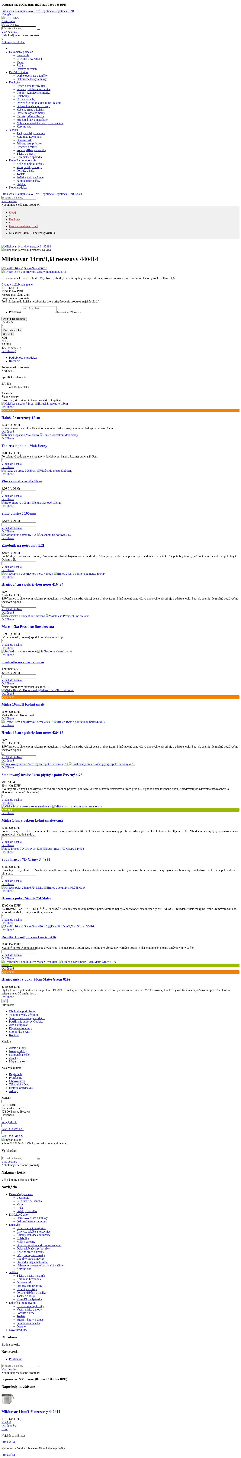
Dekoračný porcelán (21, 51)
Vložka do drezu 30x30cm (22, 481)
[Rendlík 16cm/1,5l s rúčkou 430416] (120, 268)
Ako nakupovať (18, 1024)
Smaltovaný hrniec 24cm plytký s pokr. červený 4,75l (42, 775)
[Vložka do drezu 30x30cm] (37, 470)
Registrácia (15, 1074)
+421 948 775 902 (13, 1129)
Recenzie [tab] (14, 361)
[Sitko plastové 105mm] (31, 502)
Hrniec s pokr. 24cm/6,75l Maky (26, 898)
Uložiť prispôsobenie (14, 318)
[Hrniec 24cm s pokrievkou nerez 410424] (53, 573)
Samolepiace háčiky (28, 180)
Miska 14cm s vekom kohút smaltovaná (32, 820)
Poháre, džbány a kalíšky (31, 150)
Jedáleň (13, 129)
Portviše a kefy (25, 170)
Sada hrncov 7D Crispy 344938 (26, 859)
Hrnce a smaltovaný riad (31, 85)
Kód (5, 370)
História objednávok (21, 1087)
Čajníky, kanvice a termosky (33, 92)
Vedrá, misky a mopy (29, 167)
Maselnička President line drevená (28, 627)
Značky (13, 1058)
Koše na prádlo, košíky (30, 163)
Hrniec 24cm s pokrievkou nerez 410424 (32, 584)
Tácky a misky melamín (31, 133)
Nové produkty (18, 187)
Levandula (23, 55)
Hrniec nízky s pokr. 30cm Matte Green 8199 (36, 979)
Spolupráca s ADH (20, 1031)
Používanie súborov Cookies (26, 1021)
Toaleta (21, 174)
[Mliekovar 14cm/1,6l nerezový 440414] (26, 246)
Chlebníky (23, 96)
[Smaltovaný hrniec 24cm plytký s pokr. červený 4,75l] (68, 764)
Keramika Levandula (29, 136)
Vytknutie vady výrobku (23, 1014)
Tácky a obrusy (26, 153)
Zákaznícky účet (19, 1084)
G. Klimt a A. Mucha (29, 58)
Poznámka (15, 312)
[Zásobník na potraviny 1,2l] (37, 534)
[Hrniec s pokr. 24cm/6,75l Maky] (43, 887)
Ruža (20, 65)
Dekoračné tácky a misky (32, 79)
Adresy (13, 1091)
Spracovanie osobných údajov (27, 1018)
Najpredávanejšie (19, 1054)
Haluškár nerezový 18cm (21, 418)
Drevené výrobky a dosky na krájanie (39, 102)
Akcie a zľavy (17, 1047)
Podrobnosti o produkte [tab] (23, 357)
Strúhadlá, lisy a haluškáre (32, 119)
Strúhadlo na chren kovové (23, 662)
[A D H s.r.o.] (10, 17)
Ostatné (21, 184)
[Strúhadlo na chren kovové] (37, 651)
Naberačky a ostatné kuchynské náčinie (40, 123)
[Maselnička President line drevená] (45, 616)
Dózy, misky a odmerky (31, 113)
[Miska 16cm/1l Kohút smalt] (38, 690)
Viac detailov (9, 32)
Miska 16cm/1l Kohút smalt (23, 704)
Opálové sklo (24, 140)
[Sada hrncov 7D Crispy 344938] (43, 848)
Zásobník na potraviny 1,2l (23, 545)
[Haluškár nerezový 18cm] (35, 403)
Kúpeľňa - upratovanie (22, 160)
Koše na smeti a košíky (30, 109)
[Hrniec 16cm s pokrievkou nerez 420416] (53, 721)
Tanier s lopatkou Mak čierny (24, 446)
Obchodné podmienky (22, 1011)
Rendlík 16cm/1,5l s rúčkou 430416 (29, 937)
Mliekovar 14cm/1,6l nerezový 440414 (31, 1412)
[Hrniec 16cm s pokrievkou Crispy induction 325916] (120, 271)
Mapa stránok (17, 1061)
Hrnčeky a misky (27, 146)
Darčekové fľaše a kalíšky (32, 75)
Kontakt (14, 1035)
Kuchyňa (14, 82)
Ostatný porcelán (27, 68)
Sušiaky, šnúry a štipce (30, 177)
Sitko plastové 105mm (19, 513)
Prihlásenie (15, 1077)
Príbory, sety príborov (29, 143)
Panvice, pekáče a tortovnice (33, 89)
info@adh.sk (9, 1122)
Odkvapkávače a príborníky (33, 106)
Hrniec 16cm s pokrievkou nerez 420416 (32, 733)
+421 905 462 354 (13, 1136)
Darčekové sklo (18, 72)
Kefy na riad (24, 126)
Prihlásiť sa (8, 1441)
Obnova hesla (17, 1081)
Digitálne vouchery (20, 1028)
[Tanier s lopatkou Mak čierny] (40, 435)
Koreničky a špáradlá (29, 157)
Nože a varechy (26, 99)
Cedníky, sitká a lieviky (30, 116)
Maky (20, 62)
